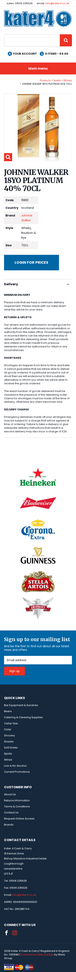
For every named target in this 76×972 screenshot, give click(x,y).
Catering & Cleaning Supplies (23, 717)
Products (45, 80)
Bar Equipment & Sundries (21, 705)
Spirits (57, 80)
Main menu (38, 68)
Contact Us (11, 812)
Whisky (67, 80)
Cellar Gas (11, 723)
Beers (8, 711)
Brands (8, 825)
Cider (7, 729)
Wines (8, 760)
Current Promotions (17, 772)
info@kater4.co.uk (57, 3)
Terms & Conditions (17, 806)
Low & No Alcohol (15, 766)
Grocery (9, 735)
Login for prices (31, 262)
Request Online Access (19, 818)
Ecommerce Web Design (37, 954)
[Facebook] (6, 932)
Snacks (9, 741)
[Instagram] (14, 932)
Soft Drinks (11, 747)
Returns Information (17, 800)
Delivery (11, 284)
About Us (10, 794)
